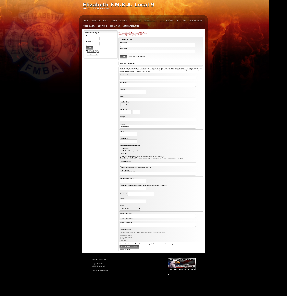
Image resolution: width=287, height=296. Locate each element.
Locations (102, 26)
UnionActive (104, 270)
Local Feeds (181, 21)
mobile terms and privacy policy (153, 156)
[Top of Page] (169, 274)
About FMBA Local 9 (99, 21)
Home (86, 21)
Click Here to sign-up (93, 52)
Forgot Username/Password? (137, 56)
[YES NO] (123, 154)
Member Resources (131, 26)
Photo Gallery (195, 21)
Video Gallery (89, 26)
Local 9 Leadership (119, 21)
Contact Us (115, 26)
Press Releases (150, 21)
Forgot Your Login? (92, 55)
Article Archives (166, 21)
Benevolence (135, 21)
